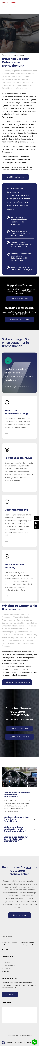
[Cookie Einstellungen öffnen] (3, 1043)
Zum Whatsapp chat (19, 319)
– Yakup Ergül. (11, 386)
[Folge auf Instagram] (6, 949)
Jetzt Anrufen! (9, 994)
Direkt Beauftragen (15, 177)
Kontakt (6, 971)
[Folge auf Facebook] (2, 949)
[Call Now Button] (34, 1042)
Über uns (7, 968)
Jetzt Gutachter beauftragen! (17, 682)
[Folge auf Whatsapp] (11, 949)
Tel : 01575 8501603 (19, 298)
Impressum (28, 1042)
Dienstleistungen (9, 965)
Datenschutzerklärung (14, 1042)
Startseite (7, 962)
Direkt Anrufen (19, 915)
